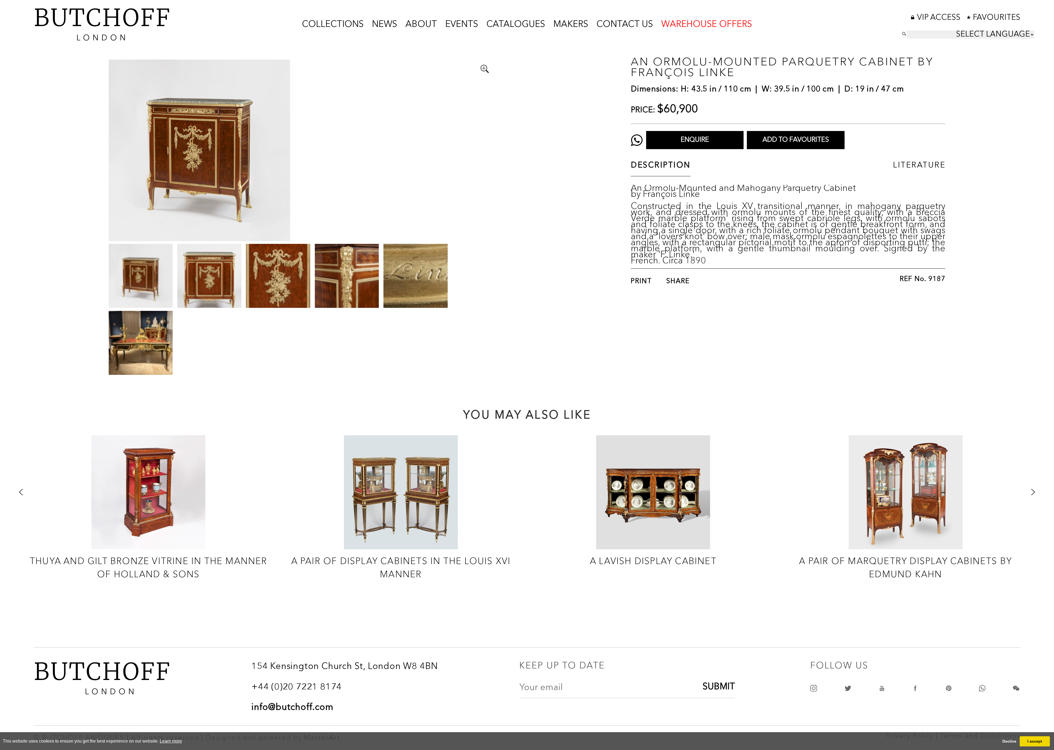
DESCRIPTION (661, 165)
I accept (1034, 741)
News (384, 24)
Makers (570, 24)
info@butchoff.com (292, 707)
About (421, 24)
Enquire (695, 140)
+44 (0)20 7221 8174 (296, 687)
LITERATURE (919, 165)
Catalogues (515, 24)
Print (641, 281)
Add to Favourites (796, 140)
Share (678, 281)
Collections (333, 24)
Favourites (996, 18)
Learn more (171, 741)
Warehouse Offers (706, 24)
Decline (1009, 741)
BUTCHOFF (102, 22)
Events (461, 24)
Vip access (939, 18)
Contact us (624, 24)
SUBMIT (719, 687)
